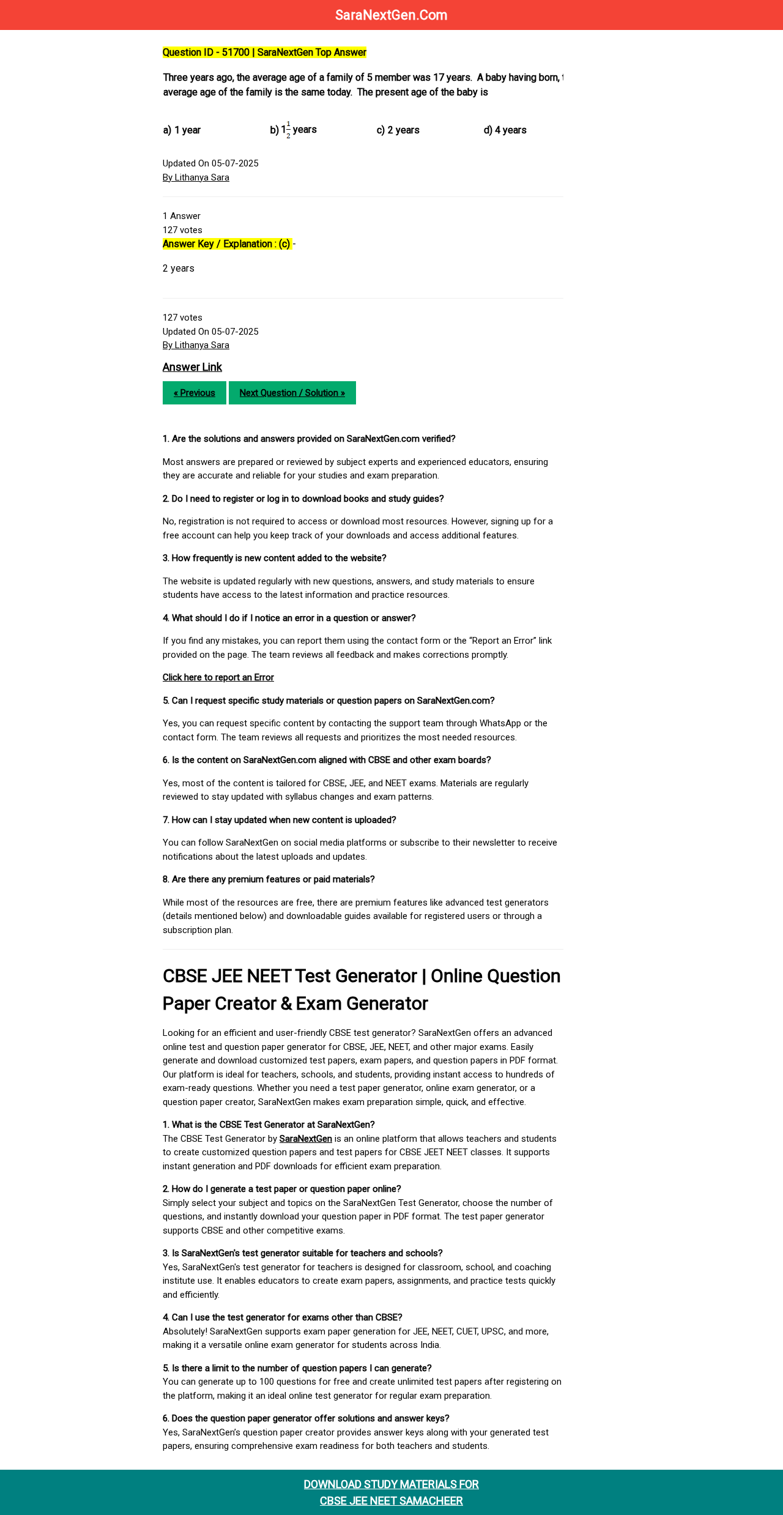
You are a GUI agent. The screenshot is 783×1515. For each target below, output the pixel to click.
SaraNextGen (306, 1138)
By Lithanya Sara (196, 177)
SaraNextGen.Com (391, 15)
